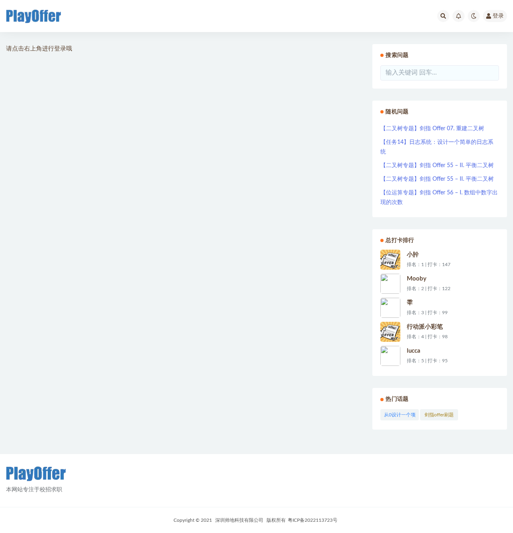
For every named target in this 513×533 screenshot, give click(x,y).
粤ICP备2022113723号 (312, 520)
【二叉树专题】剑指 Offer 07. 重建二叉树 (432, 128)
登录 (498, 16)
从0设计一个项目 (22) (400, 416)
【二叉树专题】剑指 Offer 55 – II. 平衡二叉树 (437, 165)
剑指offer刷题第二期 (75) (439, 416)
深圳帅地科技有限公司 (239, 520)
